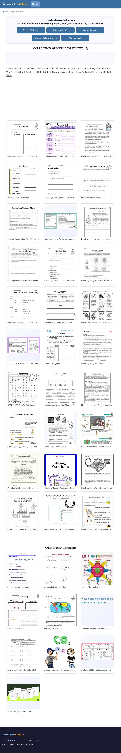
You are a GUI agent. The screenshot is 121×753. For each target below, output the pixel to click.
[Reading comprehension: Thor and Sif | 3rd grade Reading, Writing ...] (60, 393)
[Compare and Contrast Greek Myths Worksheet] (60, 309)
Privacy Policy (33, 740)
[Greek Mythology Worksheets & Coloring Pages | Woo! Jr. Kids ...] (97, 474)
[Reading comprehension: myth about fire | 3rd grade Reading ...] (97, 226)
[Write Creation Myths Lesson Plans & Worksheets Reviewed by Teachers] (97, 435)
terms (9, 75)
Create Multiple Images (46, 38)
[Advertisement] (60, 99)
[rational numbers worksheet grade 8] (23, 656)
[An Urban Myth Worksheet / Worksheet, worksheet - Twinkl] (23, 345)
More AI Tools (75, 38)
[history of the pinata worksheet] (97, 577)
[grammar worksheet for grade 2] (23, 575)
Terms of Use (11, 740)
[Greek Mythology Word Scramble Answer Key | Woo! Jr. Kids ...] (97, 518)
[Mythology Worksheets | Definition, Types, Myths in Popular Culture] (60, 143)
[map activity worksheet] (60, 616)
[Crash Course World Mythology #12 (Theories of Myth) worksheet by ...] (23, 516)
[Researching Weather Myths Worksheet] (23, 227)
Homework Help (60, 30)
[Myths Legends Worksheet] (23, 184)
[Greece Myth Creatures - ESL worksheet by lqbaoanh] (97, 310)
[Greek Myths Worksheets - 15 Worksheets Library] (23, 143)
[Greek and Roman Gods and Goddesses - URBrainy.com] (60, 516)
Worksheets (13, 734)
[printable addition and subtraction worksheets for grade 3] (97, 651)
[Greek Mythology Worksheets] (97, 350)
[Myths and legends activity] (60, 431)
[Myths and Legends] (60, 352)
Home (35, 4)
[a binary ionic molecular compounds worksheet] (60, 659)
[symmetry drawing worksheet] (23, 692)
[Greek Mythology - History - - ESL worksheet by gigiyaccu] (23, 433)
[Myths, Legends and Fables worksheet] (97, 392)
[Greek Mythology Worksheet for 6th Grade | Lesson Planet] (97, 267)
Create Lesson (90, 30)
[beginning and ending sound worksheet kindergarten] (97, 610)
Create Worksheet (31, 30)
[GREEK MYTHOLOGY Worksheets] (23, 391)
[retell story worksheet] (23, 615)
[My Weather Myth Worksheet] (97, 186)
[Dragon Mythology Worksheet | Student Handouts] (60, 475)
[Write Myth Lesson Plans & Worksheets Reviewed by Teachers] (23, 267)
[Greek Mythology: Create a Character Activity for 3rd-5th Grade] (60, 221)
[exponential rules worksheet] (60, 576)
